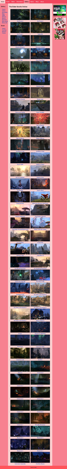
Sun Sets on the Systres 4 (40, 294)
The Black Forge (20, 294)
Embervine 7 (20, 385)
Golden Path (40, 73)
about (42, 1)
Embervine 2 (40, 411)
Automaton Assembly (20, 464)
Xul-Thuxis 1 (20, 34)
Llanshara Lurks (20, 359)
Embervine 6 (40, 385)
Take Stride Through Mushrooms (20, 229)
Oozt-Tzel (20, 60)
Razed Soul (20, 346)
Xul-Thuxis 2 (40, 21)
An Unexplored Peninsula (40, 268)
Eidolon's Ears (40, 177)
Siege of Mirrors (40, 138)
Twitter (4, 33)
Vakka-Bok (40, 34)
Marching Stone (20, 73)
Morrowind (5, 21)
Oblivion (4, 16)
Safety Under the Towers (40, 229)
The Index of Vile (40, 281)
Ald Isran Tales (20, 255)
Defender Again (40, 86)
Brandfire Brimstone (40, 424)
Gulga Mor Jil (40, 255)
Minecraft (4, 22)
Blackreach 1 (40, 450)
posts (7, 1)
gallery (26, 1)
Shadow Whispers (20, 47)
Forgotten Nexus (20, 86)
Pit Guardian (20, 190)
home (2, 1)
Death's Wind (40, 190)
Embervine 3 (20, 411)
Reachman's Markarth (40, 333)
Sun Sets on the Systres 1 (20, 320)
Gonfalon (40, 359)
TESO (3, 15)
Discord (4, 31)
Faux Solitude (20, 242)
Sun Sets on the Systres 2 (40, 307)
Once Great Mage (40, 60)
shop (37, 1)
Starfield (4, 19)
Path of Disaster (40, 125)
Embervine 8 (40, 372)
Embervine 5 (20, 398)
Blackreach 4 (20, 437)
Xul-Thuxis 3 (20, 21)
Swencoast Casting (20, 112)
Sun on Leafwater (20, 177)
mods (13, 1)
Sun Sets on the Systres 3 (20, 307)
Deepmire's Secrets (20, 99)
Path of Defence (20, 138)
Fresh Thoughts (40, 112)
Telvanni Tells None (20, 216)
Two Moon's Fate (20, 151)
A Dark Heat (40, 242)
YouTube (4, 30)
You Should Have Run (20, 268)
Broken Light (40, 99)
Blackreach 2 (20, 450)
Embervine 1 (20, 424)
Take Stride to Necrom (40, 216)
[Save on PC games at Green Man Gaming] (59, 15)
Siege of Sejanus (40, 320)
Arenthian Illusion (40, 464)
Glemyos (20, 372)
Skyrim (4, 18)
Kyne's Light (20, 164)
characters (20, 1)
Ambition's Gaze (40, 151)
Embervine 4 (40, 398)
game (32, 1)
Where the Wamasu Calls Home (40, 203)
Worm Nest (20, 125)
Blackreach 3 (40, 437)
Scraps (20, 333)
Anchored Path (20, 203)
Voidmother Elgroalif (20, 281)
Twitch (3, 28)
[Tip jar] (59, 39)
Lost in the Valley (40, 346)
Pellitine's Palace (40, 164)
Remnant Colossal (40, 47)
